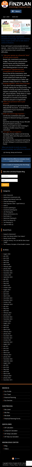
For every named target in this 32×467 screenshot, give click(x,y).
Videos (6, 449)
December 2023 (7, 298)
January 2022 (7, 333)
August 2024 (6, 289)
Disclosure (5, 465)
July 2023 (5, 306)
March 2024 (6, 296)
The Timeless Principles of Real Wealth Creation (16, 244)
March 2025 (6, 285)
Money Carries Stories (9, 238)
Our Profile (7, 391)
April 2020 (6, 371)
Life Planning (6, 152)
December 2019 (7, 380)
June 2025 (6, 281)
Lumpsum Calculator (11, 431)
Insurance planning (8, 207)
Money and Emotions (16, 152)
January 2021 (7, 357)
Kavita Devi (15, 17)
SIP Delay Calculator (10, 434)
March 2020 (6, 373)
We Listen (7, 409)
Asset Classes (7, 195)
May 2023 (6, 308)
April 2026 (6, 262)
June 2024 (6, 292)
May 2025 (6, 283)
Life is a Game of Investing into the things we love (16, 166)
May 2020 (6, 369)
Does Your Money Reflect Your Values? (14, 236)
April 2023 (6, 310)
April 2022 (6, 327)
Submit (5, 185)
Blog (5, 446)
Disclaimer (25, 463)
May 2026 (6, 260)
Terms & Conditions (23, 465)
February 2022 (7, 331)
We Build (7, 415)
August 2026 (6, 254)
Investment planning (9, 210)
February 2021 (7, 354)
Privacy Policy (13, 465)
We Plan (7, 412)
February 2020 (7, 375)
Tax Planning (6, 222)
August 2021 (6, 344)
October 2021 (7, 340)
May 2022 (6, 325)
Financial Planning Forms (12, 418)
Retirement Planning (9, 218)
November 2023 (7, 300)
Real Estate (6, 216)
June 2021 (6, 348)
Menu (18, 11)
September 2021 (8, 342)
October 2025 (7, 275)
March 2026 (6, 264)
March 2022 (6, 329)
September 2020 (8, 361)
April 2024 (6, 294)
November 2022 (7, 319)
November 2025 (7, 273)
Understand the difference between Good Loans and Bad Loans (16, 160)
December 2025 (7, 271)
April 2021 (6, 350)
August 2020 (6, 363)
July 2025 (5, 279)
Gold (4, 205)
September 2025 (8, 277)
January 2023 (7, 315)
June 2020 (6, 367)
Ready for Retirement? (9, 234)
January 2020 (7, 378)
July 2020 (5, 365)
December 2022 (7, 317)
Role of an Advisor (8, 220)
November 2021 (7, 338)
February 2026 (7, 266)
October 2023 (7, 302)
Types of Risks (7, 224)
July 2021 (5, 346)
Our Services (8, 400)
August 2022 (6, 323)
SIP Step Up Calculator (11, 437)
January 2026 (7, 268)
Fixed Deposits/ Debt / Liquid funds (13, 203)
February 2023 (7, 312)
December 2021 (7, 336)
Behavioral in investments (10, 197)
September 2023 (8, 304)
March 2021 (6, 352)
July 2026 (5, 256)
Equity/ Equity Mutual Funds (11, 199)
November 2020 (7, 359)
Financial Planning (8, 201)
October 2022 (7, 321)
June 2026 (6, 258)
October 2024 (7, 287)
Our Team (7, 394)
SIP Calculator (8, 428)
